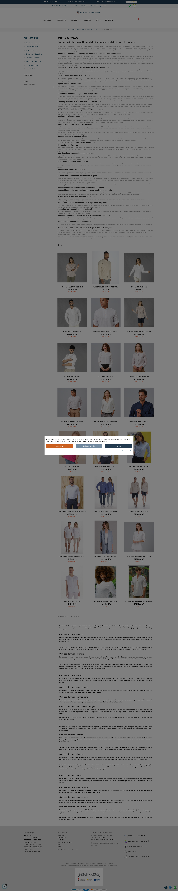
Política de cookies (126, 451)
